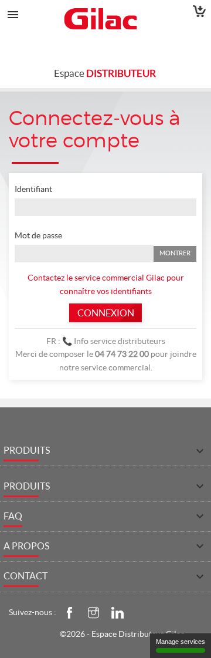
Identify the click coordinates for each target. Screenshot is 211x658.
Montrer (174, 253)
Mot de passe (38, 235)
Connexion (105, 313)
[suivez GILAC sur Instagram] (93, 611)
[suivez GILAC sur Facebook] (69, 611)
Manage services (180, 641)
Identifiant (33, 189)
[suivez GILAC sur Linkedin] (117, 611)
